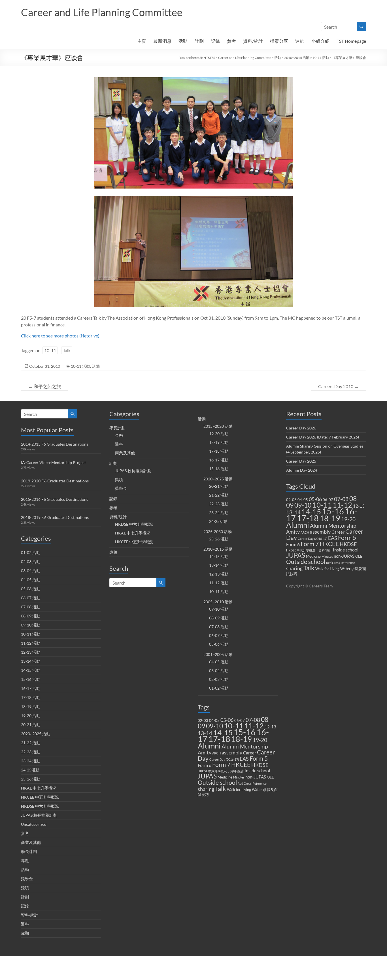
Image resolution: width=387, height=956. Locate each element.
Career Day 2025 (301, 461)
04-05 (214, 720)
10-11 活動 (320, 57)
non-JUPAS (255, 776)
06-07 (239, 720)
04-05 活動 (30, 579)
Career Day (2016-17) (224, 759)
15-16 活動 (30, 679)
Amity (204, 753)
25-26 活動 (30, 779)
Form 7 (221, 764)
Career (249, 752)
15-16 (244, 732)
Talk (67, 350)
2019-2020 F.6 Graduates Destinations (55, 480)
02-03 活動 (30, 561)
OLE (270, 777)
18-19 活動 (30, 706)
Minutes (238, 777)
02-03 (203, 720)
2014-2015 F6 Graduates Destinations (54, 444)
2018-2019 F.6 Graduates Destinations (55, 517)
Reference (259, 783)
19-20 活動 (30, 715)
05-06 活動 (30, 588)
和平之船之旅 (44, 386)
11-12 (254, 726)
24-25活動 (30, 769)
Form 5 (259, 758)
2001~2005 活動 (218, 654)
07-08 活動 (30, 606)
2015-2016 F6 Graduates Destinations (54, 499)
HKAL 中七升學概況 (38, 788)
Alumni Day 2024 (301, 470)
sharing (206, 789)
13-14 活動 (30, 661)
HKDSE (259, 765)
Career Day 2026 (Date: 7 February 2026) (322, 437)
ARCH (216, 753)
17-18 (219, 739)
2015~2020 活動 (218, 426)
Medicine (225, 777)
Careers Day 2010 (338, 386)
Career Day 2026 (301, 427)
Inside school (257, 770)
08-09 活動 (30, 615)
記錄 (215, 41)
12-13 (270, 726)
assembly (232, 753)
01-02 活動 (30, 552)
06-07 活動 (30, 597)
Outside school (217, 782)
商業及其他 (31, 842)
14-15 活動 (30, 670)
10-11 (50, 350)
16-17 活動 (30, 688)
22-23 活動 (30, 751)
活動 (183, 41)
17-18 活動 (30, 697)
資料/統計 (253, 41)
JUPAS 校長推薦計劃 (39, 815)
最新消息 (162, 41)
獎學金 (27, 878)
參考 (231, 41)
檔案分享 (279, 41)
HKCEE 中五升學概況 (40, 797)
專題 (25, 860)
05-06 (226, 720)
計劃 (199, 41)
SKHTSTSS (207, 57)
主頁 (141, 41)
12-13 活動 (30, 652)
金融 (25, 933)
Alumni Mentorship (245, 746)
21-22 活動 (30, 742)
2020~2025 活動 (35, 733)
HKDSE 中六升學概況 (40, 806)
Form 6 (204, 765)
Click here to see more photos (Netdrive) (60, 335)
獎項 (25, 887)
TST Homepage (351, 41)
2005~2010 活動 (218, 601)
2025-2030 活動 (217, 531)
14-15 (223, 732)
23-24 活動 (30, 760)
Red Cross (245, 783)
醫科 (25, 923)
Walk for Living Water (244, 789)
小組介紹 (320, 41)
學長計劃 (29, 851)
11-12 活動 (30, 643)
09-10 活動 (30, 625)
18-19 (241, 739)
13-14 (205, 733)
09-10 (214, 726)
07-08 (253, 720)
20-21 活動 (30, 724)
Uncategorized (33, 824)
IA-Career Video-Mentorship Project (53, 462)
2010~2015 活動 (296, 57)
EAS (244, 759)
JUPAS (207, 776)
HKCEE (240, 764)
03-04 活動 (30, 570)
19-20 (260, 740)
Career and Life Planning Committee (101, 12)
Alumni (209, 745)
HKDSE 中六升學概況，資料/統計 (221, 771)
